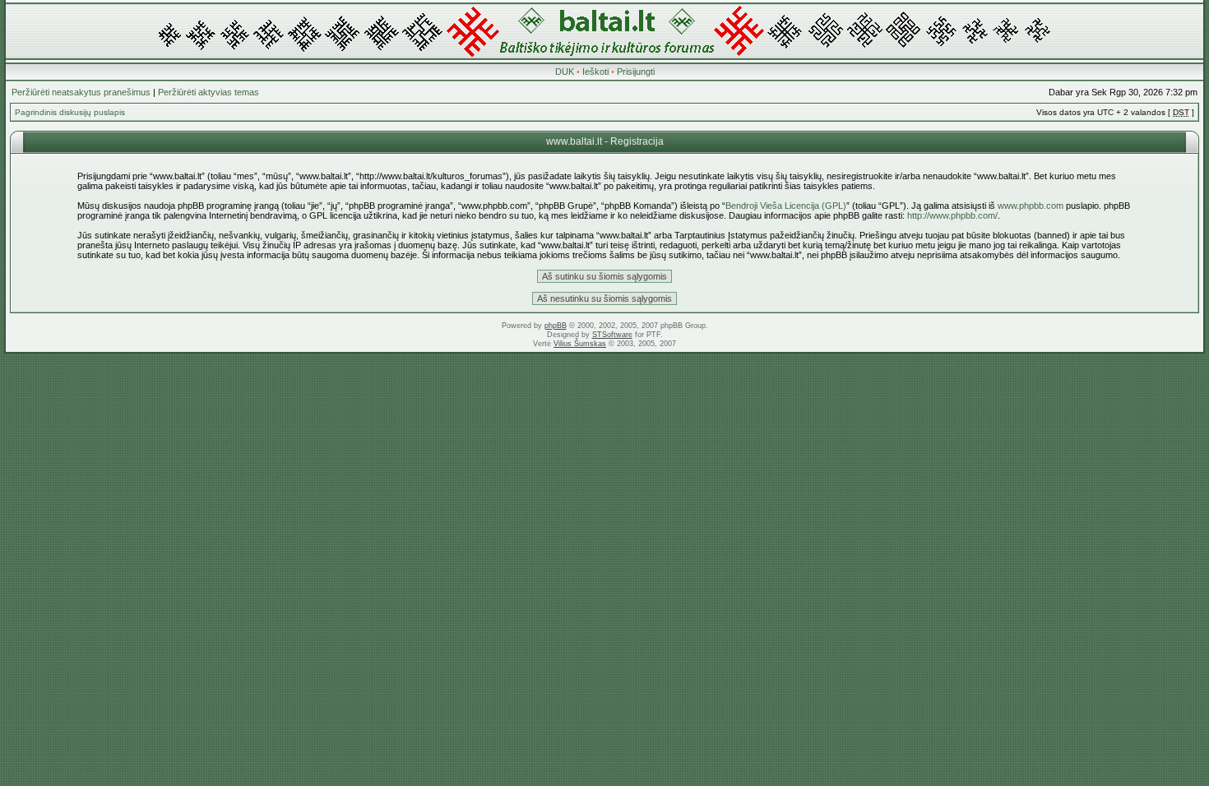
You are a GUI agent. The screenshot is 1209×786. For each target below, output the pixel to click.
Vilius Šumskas (580, 344)
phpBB (555, 325)
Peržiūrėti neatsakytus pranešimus (81, 92)
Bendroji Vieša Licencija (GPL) (785, 205)
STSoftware (612, 335)
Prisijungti (636, 71)
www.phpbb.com (1030, 205)
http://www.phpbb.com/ (952, 215)
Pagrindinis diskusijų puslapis (70, 112)
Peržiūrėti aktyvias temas (208, 92)
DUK (564, 71)
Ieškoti (595, 71)
